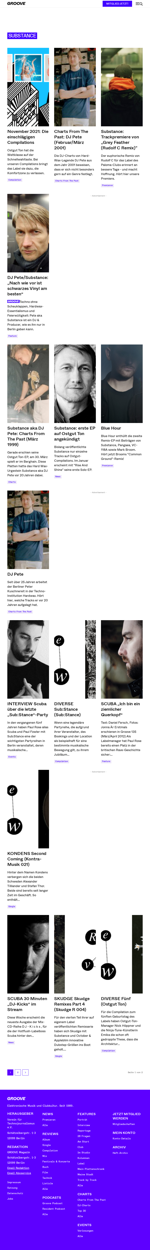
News (58, 476)
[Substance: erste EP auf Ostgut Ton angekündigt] (75, 383)
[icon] (139, 4)
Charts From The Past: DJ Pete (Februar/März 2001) (71, 139)
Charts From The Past (66, 180)
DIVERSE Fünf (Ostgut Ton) (116, 1001)
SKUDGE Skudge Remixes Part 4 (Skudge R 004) (71, 1004)
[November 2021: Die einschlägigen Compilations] (28, 87)
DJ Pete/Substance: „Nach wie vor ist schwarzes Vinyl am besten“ (27, 285)
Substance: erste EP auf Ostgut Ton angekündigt (74, 433)
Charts (12, 482)
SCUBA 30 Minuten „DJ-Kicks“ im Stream (27, 1004)
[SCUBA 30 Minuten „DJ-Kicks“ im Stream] (28, 954)
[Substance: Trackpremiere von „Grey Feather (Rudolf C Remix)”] (122, 87)
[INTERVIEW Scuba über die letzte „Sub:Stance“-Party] (28, 659)
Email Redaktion (18, 1168)
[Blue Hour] (122, 383)
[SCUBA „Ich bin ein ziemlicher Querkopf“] (122, 659)
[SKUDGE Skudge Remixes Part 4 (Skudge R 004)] (75, 954)
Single (11, 906)
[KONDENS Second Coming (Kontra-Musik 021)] (28, 809)
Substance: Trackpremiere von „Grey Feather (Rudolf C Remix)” (120, 139)
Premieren (107, 185)
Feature (12, 336)
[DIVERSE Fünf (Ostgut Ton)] (122, 954)
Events (12, 756)
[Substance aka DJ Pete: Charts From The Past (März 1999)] (28, 383)
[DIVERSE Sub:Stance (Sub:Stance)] (75, 659)
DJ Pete (15, 574)
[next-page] (25, 1072)
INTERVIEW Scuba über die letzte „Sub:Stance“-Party (27, 709)
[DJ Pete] (28, 530)
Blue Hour (111, 428)
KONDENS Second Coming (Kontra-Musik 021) (26, 859)
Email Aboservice (19, 1173)
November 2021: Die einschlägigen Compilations (27, 137)
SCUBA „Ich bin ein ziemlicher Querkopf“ (120, 709)
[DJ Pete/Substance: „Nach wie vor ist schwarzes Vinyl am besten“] (28, 233)
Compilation (14, 180)
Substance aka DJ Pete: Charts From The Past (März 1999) (26, 436)
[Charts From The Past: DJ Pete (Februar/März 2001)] (75, 87)
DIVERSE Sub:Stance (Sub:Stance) (67, 709)
